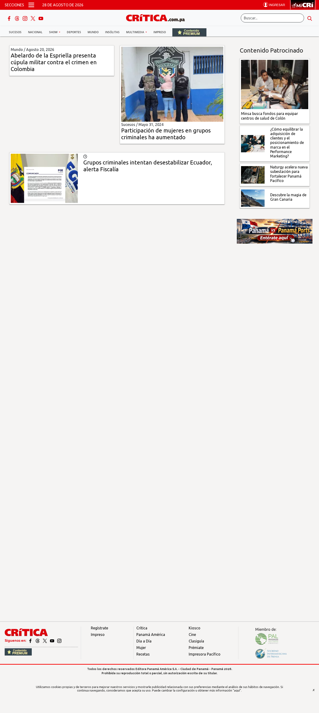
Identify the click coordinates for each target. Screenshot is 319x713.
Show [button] (53, 32)
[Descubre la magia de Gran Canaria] (253, 198)
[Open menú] (31, 4)
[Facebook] (10, 18)
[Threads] (17, 18)
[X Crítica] (33, 18)
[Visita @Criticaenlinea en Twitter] (37, 640)
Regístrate (99, 628)
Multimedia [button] (135, 32)
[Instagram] (25, 18)
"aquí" (237, 690)
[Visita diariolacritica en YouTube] (52, 640)
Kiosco (194, 628)
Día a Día (144, 641)
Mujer (141, 647)
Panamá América (150, 634)
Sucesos (15, 32)
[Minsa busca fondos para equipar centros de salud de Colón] (274, 84)
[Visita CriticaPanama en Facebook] (30, 640)
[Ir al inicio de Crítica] (157, 17)
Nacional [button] (35, 32)
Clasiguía (196, 641)
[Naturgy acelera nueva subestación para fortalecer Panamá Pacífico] (253, 174)
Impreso (159, 32)
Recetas (143, 654)
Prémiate (196, 647)
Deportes (74, 32)
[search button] (309, 18)
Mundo (93, 32)
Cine (192, 634)
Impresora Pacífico (204, 654)
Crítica (141, 628)
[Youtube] (40, 18)
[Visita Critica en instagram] (59, 640)
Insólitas (112, 32)
